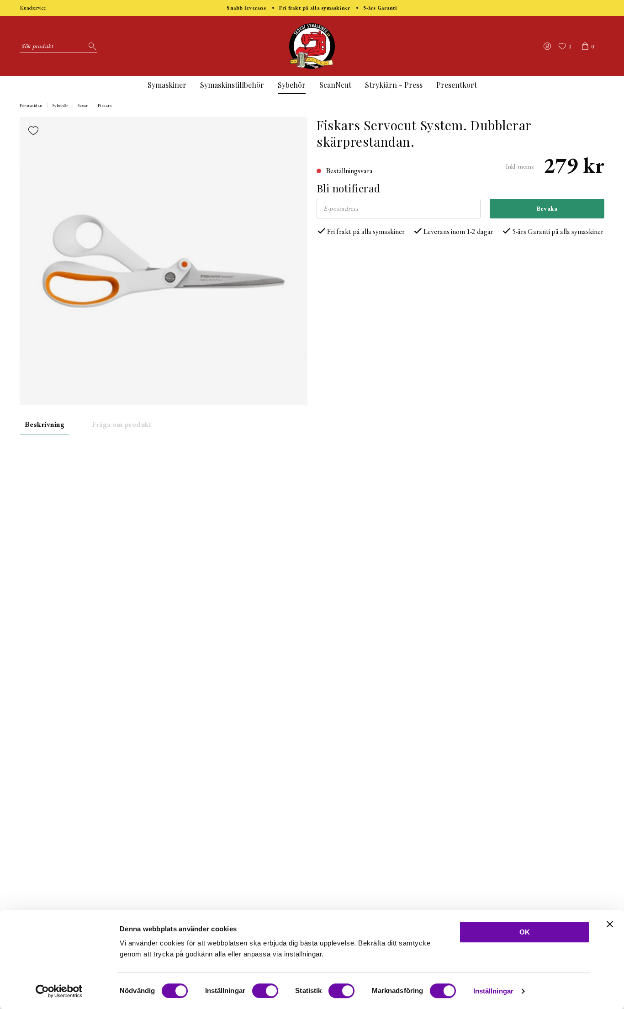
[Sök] (90, 46)
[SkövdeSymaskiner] (312, 46)
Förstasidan (31, 105)
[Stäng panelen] (610, 924)
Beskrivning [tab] (44, 424)
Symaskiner (167, 85)
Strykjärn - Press (394, 85)
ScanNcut (335, 85)
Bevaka (547, 208)
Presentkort (456, 85)
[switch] (265, 990)
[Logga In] (547, 46)
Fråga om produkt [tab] (122, 424)
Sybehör (292, 85)
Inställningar (493, 991)
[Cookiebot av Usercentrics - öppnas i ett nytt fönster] (59, 991)
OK (524, 932)
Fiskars (105, 105)
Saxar (83, 105)
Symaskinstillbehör (232, 85)
